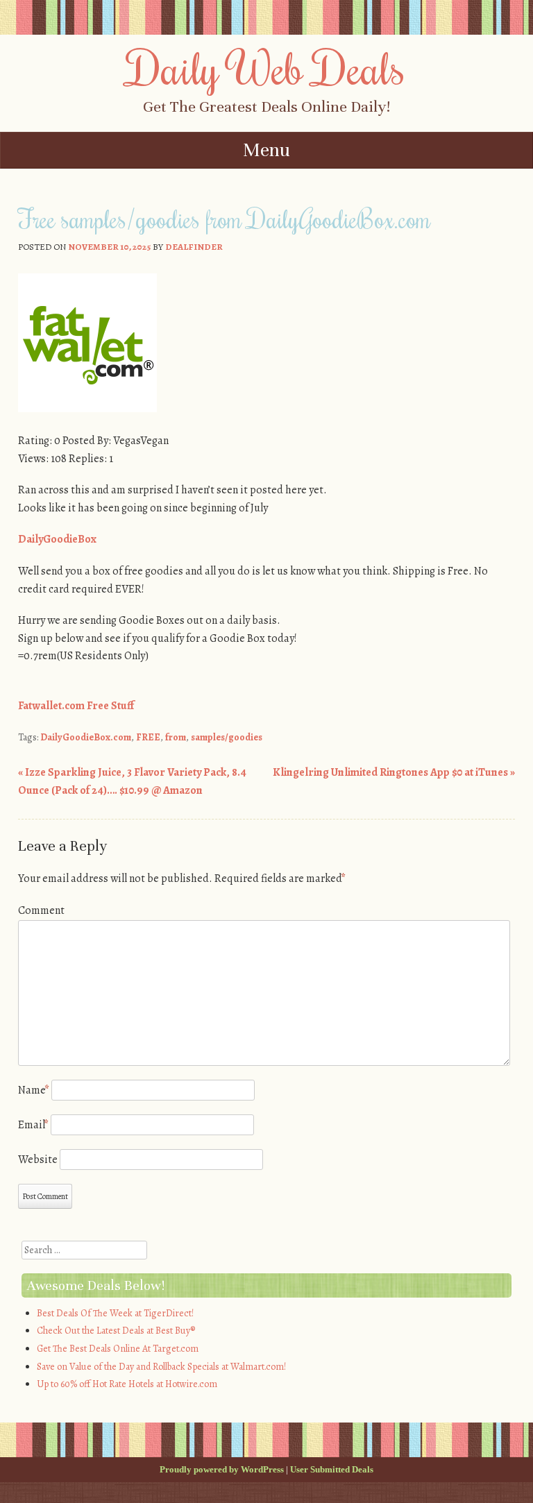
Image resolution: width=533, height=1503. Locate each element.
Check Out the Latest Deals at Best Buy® (116, 1330)
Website (38, 1159)
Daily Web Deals (266, 67)
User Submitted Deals (331, 1469)
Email (33, 1124)
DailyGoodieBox (57, 539)
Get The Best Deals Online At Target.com (117, 1348)
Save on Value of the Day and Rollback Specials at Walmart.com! (161, 1366)
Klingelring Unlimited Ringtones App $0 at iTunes (394, 772)
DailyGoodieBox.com (85, 737)
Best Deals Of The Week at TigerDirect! (115, 1313)
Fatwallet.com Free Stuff (76, 705)
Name (33, 1090)
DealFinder (194, 247)
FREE (148, 737)
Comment (41, 910)
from (175, 737)
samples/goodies (226, 737)
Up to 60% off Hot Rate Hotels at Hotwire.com (127, 1384)
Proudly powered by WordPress (222, 1469)
